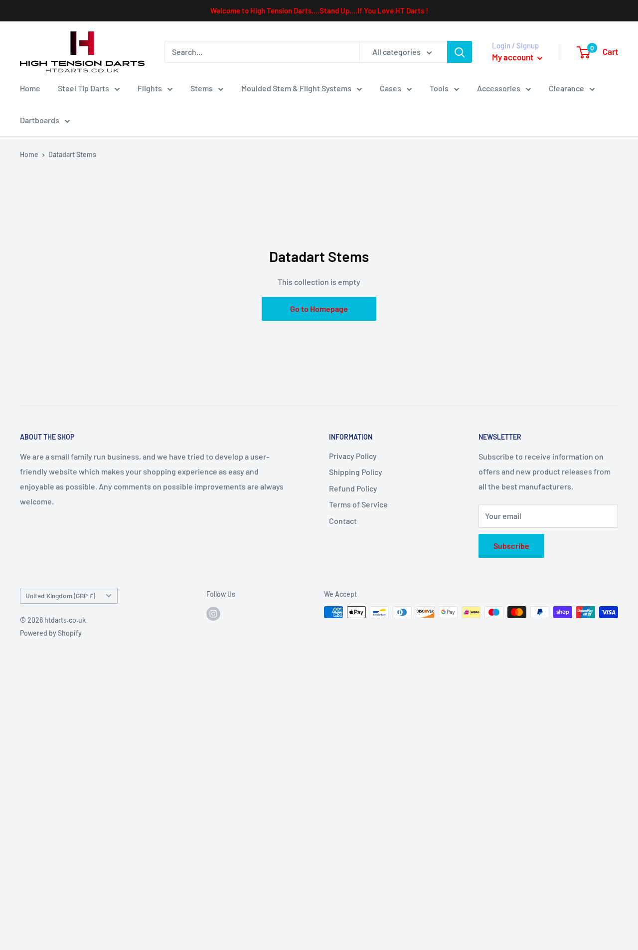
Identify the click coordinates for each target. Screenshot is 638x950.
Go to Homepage (319, 308)
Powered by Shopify (51, 633)
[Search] (459, 52)
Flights (150, 88)
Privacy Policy (353, 456)
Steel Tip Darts (83, 88)
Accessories (498, 88)
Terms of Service (358, 504)
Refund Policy (353, 488)
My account (513, 57)
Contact (343, 520)
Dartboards (39, 120)
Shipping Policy (355, 471)
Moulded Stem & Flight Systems (296, 88)
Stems (201, 88)
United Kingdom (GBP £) (60, 595)
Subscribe (511, 545)
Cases (390, 88)
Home (30, 88)
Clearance (566, 88)
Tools (439, 88)
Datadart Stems (72, 154)
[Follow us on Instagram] (213, 613)
